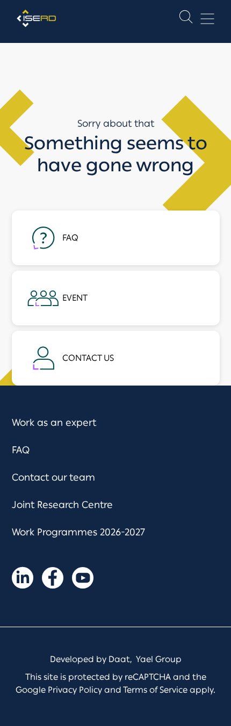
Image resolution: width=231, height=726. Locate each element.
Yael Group (159, 659)
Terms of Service (155, 690)
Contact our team (53, 477)
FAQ (21, 450)
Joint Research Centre (62, 505)
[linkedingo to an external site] (22, 580)
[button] (185, 19)
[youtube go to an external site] (82, 580)
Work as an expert (54, 423)
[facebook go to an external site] (52, 580)
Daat (119, 659)
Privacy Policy (75, 690)
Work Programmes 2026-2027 (78, 532)
